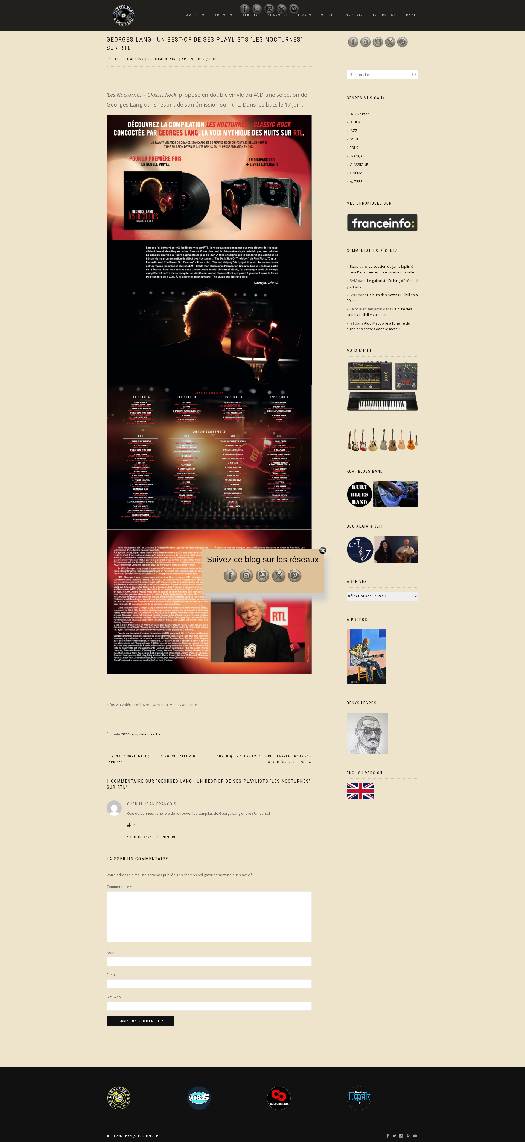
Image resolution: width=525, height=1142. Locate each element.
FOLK (354, 147)
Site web (114, 996)
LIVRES (304, 15)
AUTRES (356, 181)
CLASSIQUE (359, 164)
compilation (140, 734)
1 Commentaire (163, 59)
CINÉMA (356, 172)
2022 (125, 734)
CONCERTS (353, 15)
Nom (110, 952)
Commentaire (119, 886)
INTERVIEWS (384, 15)
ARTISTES (223, 15)
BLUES (355, 122)
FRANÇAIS (358, 156)
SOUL (354, 139)
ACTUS (187, 59)
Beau (354, 266)
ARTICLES (195, 15)
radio (155, 734)
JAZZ (353, 130)
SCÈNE (327, 15)
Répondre (167, 837)
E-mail (111, 974)
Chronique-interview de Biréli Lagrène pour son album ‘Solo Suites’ (264, 759)
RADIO (412, 15)
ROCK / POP (206, 59)
